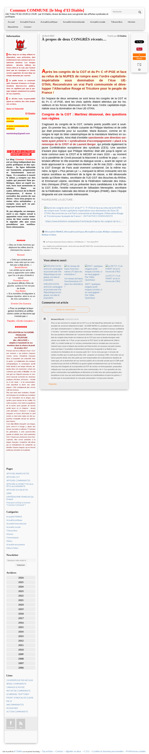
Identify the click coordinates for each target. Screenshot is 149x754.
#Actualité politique (74, 232)
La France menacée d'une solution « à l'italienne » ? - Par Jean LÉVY (72, 242)
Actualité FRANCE (14, 516)
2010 (21, 649)
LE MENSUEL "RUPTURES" (17, 694)
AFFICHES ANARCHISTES (17, 473)
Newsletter (13, 27)
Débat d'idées (12, 548)
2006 (21, 667)
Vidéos (9, 541)
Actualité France (27, 22)
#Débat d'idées (49, 235)
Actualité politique (49, 22)
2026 (21, 577)
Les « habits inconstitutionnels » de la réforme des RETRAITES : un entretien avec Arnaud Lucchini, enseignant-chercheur (83, 247)
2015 (21, 627)
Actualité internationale (74, 22)
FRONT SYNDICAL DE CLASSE (19, 698)
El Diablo (18, 751)
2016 (21, 622)
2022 (21, 595)
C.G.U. (87, 751)
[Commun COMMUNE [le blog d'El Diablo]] (6, 10)
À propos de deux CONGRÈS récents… (74, 39)
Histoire (131, 22)
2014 (21, 631)
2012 (21, 640)
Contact (27, 27)
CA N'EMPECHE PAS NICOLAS (19, 680)
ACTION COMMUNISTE (17, 711)
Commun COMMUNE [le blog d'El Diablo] (47, 10)
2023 (21, 591)
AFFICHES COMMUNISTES (18, 480)
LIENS (8, 493)
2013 (21, 636)
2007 (21, 663)
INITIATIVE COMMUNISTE (18, 691)
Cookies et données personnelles (108, 751)
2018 (21, 613)
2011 (21, 645)
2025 (21, 582)
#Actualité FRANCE (54, 232)
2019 (21, 609)
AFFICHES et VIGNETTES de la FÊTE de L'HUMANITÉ (19, 485)
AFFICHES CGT (13, 477)
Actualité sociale (97, 22)
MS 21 (9, 701)
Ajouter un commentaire (65, 310)
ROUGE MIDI (12, 708)
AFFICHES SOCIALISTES (17, 490)
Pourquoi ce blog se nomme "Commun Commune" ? (18, 503)
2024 (21, 586)
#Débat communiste (112, 232)
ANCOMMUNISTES (15, 704)
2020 (21, 604)
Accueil (11, 22)
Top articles (47, 751)
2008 (21, 658)
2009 (21, 654)
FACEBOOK (10, 727)
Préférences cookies (136, 751)
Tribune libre (116, 22)
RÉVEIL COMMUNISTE (16, 684)
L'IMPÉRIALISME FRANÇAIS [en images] (20, 498)
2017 (21, 618)
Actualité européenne (15, 544)
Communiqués (12, 537)
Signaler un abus (73, 751)
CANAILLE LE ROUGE (15, 687)
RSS (21, 727)
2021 (21, 600)
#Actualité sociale (93, 232)
